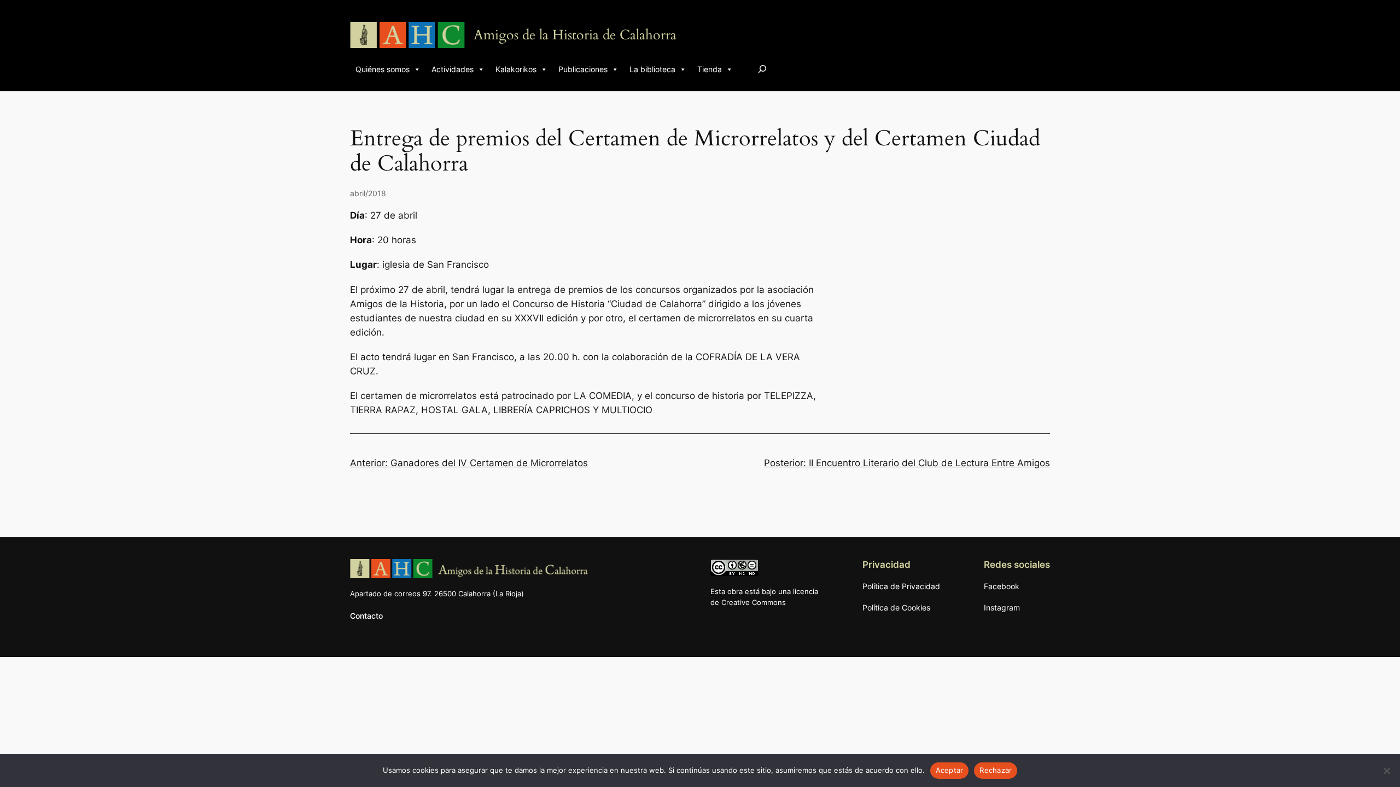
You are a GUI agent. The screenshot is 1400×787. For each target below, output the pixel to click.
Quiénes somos (382, 69)
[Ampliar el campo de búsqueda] (762, 68)
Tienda (709, 69)
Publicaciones (583, 69)
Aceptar (950, 770)
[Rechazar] (1386, 770)
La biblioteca (652, 69)
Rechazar (995, 770)
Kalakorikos (515, 69)
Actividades (452, 69)
